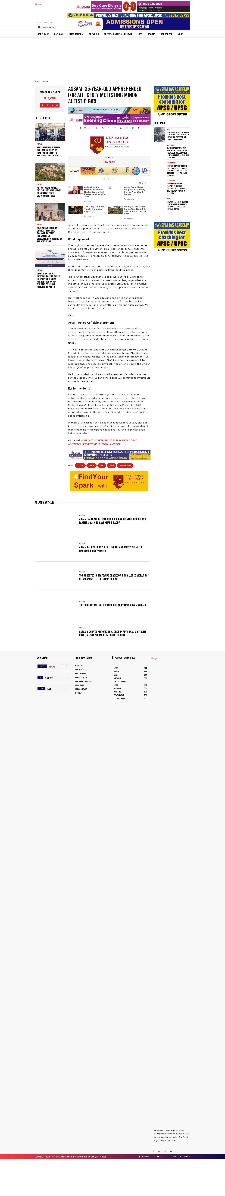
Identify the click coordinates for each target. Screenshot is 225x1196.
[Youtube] (57, 105)
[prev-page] (155, 216)
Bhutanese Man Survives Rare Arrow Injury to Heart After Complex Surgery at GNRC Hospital (49, 151)
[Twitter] (52, 105)
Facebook (146, 1156)
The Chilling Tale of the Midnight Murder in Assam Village (112, 605)
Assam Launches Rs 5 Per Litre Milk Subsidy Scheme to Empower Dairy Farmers (110, 549)
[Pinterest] (108, 127)
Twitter (174, 1156)
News (39, 144)
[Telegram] (132, 127)
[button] (45, 27)
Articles (170, 145)
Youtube (187, 1156)
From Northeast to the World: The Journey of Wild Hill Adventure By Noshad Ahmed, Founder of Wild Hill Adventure (178, 153)
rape (112, 465)
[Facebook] (42, 105)
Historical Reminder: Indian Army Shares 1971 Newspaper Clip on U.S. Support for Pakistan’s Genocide (178, 136)
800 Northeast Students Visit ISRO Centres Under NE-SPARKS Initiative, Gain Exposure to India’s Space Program (177, 170)
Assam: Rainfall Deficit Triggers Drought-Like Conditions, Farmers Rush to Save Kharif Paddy (112, 520)
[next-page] (159, 216)
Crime (45, 81)
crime (91, 465)
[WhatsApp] (114, 127)
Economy (171, 180)
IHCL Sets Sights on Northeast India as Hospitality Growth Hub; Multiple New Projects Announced (177, 188)
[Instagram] (47, 105)
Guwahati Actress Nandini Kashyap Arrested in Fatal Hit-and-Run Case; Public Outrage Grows (177, 205)
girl (102, 465)
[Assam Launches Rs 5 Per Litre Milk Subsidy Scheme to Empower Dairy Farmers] (56, 547)
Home (37, 81)
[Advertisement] (112, 57)
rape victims (125, 465)
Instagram (160, 1156)
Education (171, 163)
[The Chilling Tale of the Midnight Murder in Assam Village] (56, 603)
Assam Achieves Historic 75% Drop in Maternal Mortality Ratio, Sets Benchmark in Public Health (112, 633)
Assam (72, 225)
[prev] (62, 666)
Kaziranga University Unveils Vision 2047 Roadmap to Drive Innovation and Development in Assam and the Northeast (49, 234)
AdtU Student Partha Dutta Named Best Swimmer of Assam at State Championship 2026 (50, 191)
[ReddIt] (126, 127)
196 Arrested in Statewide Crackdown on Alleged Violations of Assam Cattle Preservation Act (114, 577)
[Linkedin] (120, 127)
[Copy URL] (138, 127)
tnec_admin (50, 98)
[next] (66, 666)
